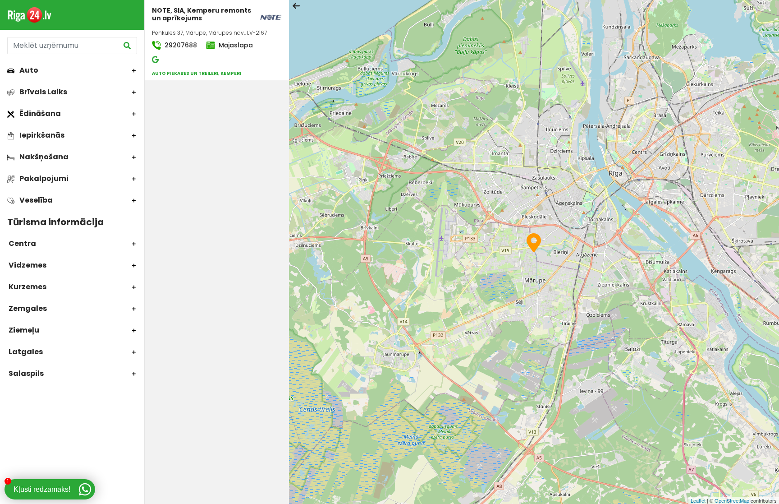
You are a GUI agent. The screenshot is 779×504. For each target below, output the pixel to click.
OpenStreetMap (732, 500)
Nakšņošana (43, 157)
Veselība (35, 200)
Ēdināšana (39, 113)
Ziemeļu (23, 330)
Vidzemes (26, 265)
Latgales (25, 352)
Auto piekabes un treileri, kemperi (196, 73)
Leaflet (698, 500)
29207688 (180, 45)
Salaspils (25, 373)
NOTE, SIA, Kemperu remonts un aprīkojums (201, 14)
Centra (21, 243)
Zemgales (27, 308)
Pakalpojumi (43, 178)
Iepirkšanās (41, 135)
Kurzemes (26, 287)
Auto (28, 70)
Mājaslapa (235, 45)
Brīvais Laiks (42, 92)
